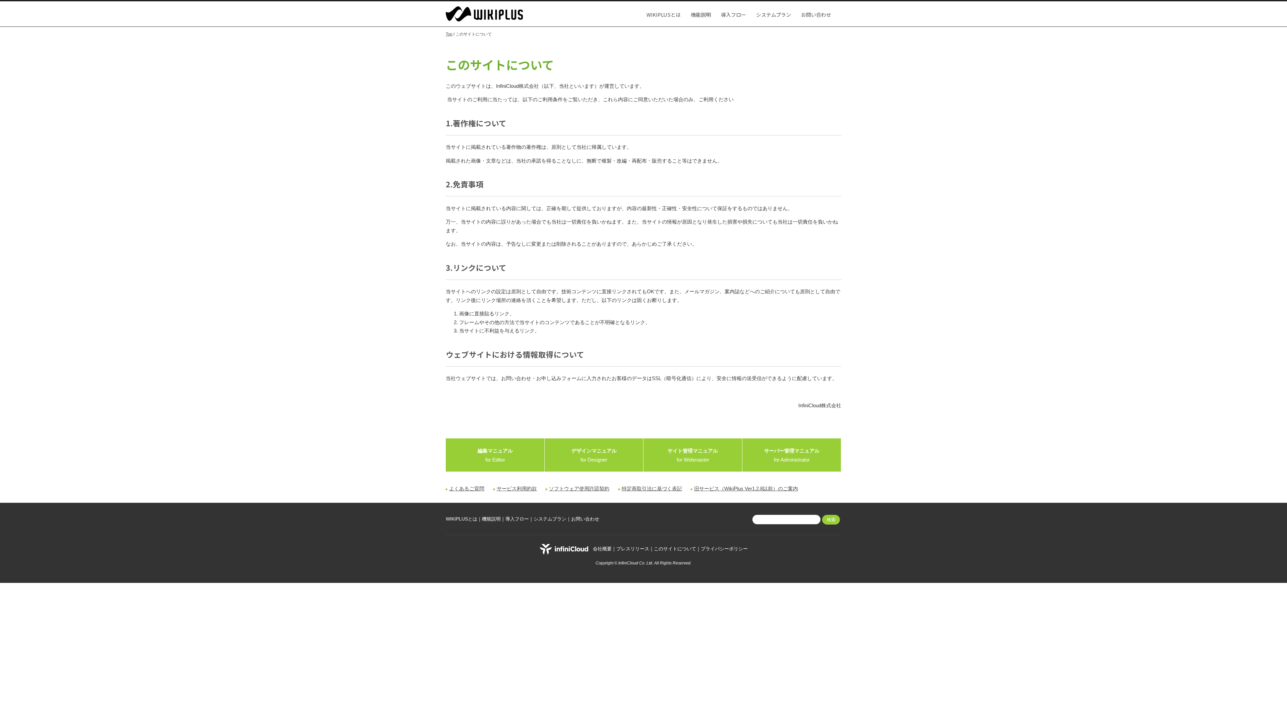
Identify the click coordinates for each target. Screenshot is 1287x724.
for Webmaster (693, 455)
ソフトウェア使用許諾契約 (579, 488)
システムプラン (773, 14)
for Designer (594, 455)
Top (449, 34)
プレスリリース (632, 549)
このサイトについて (675, 549)
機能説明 (701, 14)
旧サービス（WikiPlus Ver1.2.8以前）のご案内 (746, 488)
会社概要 (602, 549)
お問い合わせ (816, 14)
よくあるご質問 (466, 488)
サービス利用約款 (517, 488)
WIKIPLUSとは (664, 14)
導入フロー (733, 14)
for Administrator (791, 455)
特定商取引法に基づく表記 (652, 488)
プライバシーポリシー (724, 549)
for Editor (495, 455)
